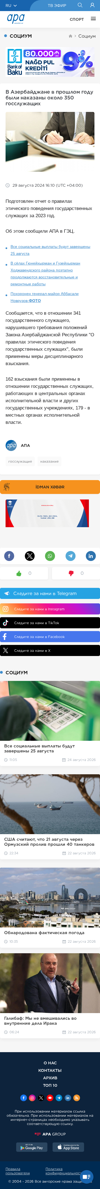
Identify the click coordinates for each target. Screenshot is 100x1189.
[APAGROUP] (50, 1134)
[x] (41, 1098)
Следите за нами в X (32, 651)
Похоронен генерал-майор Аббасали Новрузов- (45, 297)
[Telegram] (59, 1098)
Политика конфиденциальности (65, 1171)
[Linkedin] (67, 1098)
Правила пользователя (18, 1171)
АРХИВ (50, 1077)
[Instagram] (32, 1098)
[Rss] (76, 1098)
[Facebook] (23, 1098)
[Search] (80, 5)
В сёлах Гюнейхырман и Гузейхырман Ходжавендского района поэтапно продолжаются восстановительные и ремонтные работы (45, 273)
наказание (49, 461)
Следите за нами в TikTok (36, 623)
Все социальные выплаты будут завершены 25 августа (50, 250)
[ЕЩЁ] (92, 19)
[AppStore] (68, 1147)
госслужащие (20, 461)
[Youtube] (50, 1098)
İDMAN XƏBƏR (50, 487)
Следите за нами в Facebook (39, 637)
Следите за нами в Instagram (39, 609)
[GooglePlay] (32, 1147)
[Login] (92, 5)
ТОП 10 (50, 1085)
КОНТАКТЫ (50, 1070)
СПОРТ (77, 19)
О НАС (50, 1062)
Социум (87, 36)
